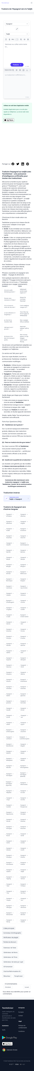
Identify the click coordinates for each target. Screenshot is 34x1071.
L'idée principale (8, 928)
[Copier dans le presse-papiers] (21, 39)
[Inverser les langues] (17, 29)
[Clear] (28, 39)
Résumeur (7, 976)
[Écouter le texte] (24, 39)
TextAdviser (7, 1008)
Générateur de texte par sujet (13, 962)
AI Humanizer (8, 967)
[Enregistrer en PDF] (27, 70)
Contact (20, 1015)
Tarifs (3, 1030)
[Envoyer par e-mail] (20, 70)
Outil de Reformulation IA (12, 971)
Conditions (21, 1031)
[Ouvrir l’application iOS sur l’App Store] (9, 120)
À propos (21, 1012)
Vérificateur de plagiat (10, 937)
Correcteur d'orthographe (12, 933)
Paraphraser (18, 976)
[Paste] (6, 39)
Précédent (8, 987)
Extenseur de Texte (10, 948)
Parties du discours (9, 942)
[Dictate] (9, 39)
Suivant (27, 987)
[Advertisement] (17, 141)
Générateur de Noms (11, 952)
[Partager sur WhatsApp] (23, 70)
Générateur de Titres (10, 957)
